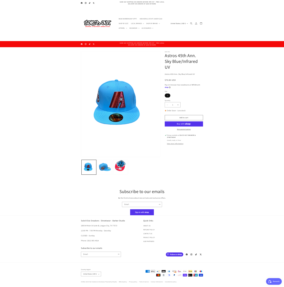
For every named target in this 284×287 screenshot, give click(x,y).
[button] (137, 23)
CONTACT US (147, 234)
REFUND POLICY (149, 230)
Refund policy (123, 282)
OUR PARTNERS (148, 241)
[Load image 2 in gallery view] (104, 167)
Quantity (167, 100)
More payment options (184, 129)
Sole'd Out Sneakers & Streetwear (95, 282)
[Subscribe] (159, 204)
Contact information (157, 282)
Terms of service (144, 282)
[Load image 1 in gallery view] (89, 167)
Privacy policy (133, 282)
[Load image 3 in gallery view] (120, 167)
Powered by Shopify (111, 282)
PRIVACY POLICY (149, 237)
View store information (175, 144)
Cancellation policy (170, 282)
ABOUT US (147, 226)
